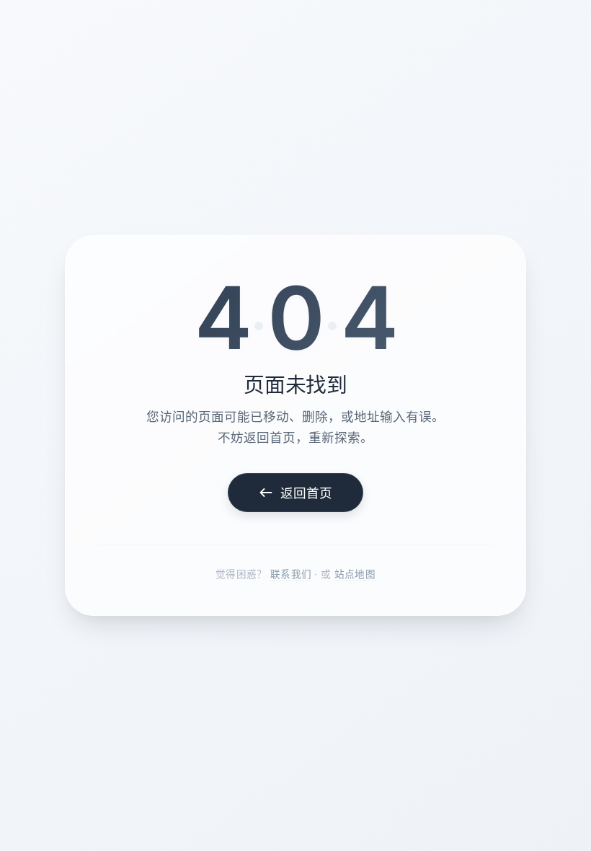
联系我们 (290, 574)
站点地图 (355, 574)
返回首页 (306, 493)
